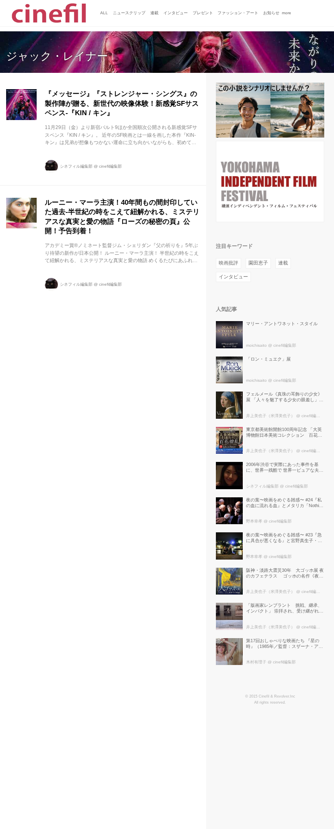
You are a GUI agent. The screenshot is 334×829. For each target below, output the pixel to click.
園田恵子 (258, 262)
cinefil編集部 (110, 166)
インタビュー (233, 276)
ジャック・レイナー (57, 56)
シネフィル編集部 (76, 166)
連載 (283, 262)
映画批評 (228, 262)
